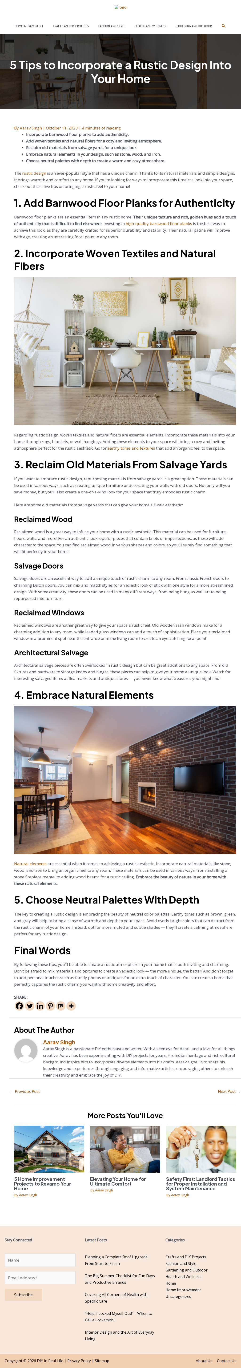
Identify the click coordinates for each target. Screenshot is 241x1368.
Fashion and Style (180, 1263)
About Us (204, 1360)
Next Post (229, 1091)
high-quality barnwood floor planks (159, 223)
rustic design (34, 173)
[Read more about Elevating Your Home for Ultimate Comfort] (125, 1148)
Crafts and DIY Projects (185, 1256)
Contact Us (226, 1360)
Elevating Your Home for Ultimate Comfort (118, 1181)
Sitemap (102, 1360)
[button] (223, 26)
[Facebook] (19, 1006)
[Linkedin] (40, 1006)
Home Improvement (183, 1289)
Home (170, 1283)
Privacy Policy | (81, 1360)
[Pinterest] (50, 1006)
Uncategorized (178, 1296)
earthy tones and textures (131, 448)
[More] (71, 1006)
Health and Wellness (183, 1276)
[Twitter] (29, 1006)
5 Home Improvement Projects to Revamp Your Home (42, 1183)
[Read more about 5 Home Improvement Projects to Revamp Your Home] (49, 1148)
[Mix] (60, 1006)
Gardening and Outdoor (186, 1270)
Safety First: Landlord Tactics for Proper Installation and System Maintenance (200, 1183)
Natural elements (30, 863)
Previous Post (25, 1091)
